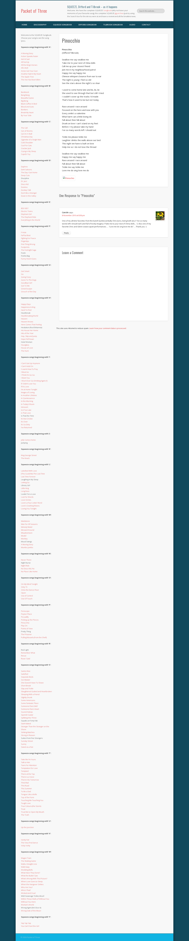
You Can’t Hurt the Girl (30, 926)
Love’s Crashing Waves (30, 505)
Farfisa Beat (25, 235)
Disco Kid (25, 184)
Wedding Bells (27, 870)
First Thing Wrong (28, 244)
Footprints (25, 247)
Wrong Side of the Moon (31, 910)
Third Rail (25, 782)
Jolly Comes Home (28, 440)
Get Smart (25, 271)
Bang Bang (25, 95)
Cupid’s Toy (25, 154)
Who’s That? (26, 890)
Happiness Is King (28, 307)
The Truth (25, 815)
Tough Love (26, 803)
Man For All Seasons (29, 524)
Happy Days (26, 304)
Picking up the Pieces (29, 620)
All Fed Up (25, 62)
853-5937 (24, 208)
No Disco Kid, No (27, 568)
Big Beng (24, 101)
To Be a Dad (26, 791)
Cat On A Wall (26, 134)
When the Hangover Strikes (32, 884)
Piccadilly (25, 617)
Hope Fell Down (27, 339)
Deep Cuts (25, 175)
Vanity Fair (25, 840)
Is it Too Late (26, 410)
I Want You (25, 378)
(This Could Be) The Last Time (33, 473)
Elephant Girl (26, 214)
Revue (23, 655)
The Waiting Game (28, 861)
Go (22, 274)
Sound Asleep (27, 712)
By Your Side (26, 115)
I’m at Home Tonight (29, 389)
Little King (25, 488)
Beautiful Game (27, 98)
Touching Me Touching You (32, 800)
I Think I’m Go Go (28, 375)
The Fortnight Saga (28, 250)
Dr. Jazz (24, 181)
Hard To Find (26, 310)
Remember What (28, 653)
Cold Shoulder (27, 142)
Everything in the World (30, 220)
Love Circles (26, 500)
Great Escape (26, 288)
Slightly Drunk (26, 697)
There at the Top (28, 774)
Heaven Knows (27, 321)
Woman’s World (27, 904)
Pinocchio (25, 622)
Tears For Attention (29, 765)
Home (24, 24)
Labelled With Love (29, 471)
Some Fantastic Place (29, 703)
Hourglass (25, 345)
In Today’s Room (27, 404)
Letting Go (25, 482)
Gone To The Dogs (28, 280)
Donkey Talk (26, 190)
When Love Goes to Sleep (32, 881)
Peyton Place (26, 614)
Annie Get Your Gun (29, 71)
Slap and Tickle (27, 688)
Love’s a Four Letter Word (31, 503)
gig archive (119, 13)
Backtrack (25, 92)
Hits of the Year (27, 333)
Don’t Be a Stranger (29, 193)
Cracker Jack (26, 148)
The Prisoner (26, 634)
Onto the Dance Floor (30, 590)
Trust (23, 809)
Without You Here (28, 902)
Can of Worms (27, 131)
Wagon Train (26, 858)
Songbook (107, 10)
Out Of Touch (26, 598)
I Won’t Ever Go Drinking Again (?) (34, 381)
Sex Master (25, 680)
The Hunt (25, 351)
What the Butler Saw (29, 875)
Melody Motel (26, 527)
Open (23, 593)
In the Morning (27, 401)
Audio (132, 24)
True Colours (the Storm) (31, 806)
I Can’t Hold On (27, 366)
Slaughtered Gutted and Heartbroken (36, 691)
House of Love (27, 348)
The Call (24, 128)
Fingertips (25, 241)
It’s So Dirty (25, 424)
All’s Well (24, 68)
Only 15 (24, 587)
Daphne (24, 166)
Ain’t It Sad (25, 59)
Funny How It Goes (28, 258)
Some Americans (28, 700)
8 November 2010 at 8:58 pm (73, 215)
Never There (26, 560)
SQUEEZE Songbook (62, 24)
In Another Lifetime (29, 395)
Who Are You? (27, 887)
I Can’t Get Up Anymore (30, 363)
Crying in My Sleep (28, 151)
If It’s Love (25, 386)
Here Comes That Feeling (31, 324)
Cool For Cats (26, 145)
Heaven (24, 318)
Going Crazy (26, 277)
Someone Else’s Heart (30, 709)
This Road (25, 785)
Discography (40, 24)
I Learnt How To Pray (29, 369)
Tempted (25, 771)
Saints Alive (25, 671)
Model (23, 535)
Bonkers (24, 109)
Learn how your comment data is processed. (107, 328)
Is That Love (26, 413)
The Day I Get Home (29, 172)
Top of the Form (27, 797)
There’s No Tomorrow (30, 780)
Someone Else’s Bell (29, 706)
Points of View (27, 628)
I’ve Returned (26, 427)
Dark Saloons (26, 169)
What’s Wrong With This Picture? (34, 878)
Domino (24, 187)
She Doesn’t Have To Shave (32, 682)
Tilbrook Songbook (113, 24)
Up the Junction (27, 827)
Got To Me (25, 285)
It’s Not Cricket (27, 418)
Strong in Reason (28, 735)
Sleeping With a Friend (30, 694)
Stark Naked (26, 723)
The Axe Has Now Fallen (30, 79)
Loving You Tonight (28, 508)
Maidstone (25, 521)
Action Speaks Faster (29, 56)
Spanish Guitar (27, 715)
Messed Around (27, 530)
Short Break (26, 685)
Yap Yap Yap (26, 923)
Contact (146, 24)
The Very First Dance (29, 842)
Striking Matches (27, 732)
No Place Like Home (29, 571)
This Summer (26, 788)
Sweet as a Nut (27, 747)
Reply (66, 233)
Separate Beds (27, 677)
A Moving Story (27, 53)
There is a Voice (27, 777)
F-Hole (23, 232)
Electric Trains (27, 211)
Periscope (25, 611)
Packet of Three (34, 10)
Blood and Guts (27, 106)
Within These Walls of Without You (35, 899)
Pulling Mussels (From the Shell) (34, 637)
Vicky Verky (25, 845)
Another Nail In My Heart (31, 74)
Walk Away (25, 867)
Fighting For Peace (28, 238)
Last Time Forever (28, 476)
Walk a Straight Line (29, 864)
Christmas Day (27, 136)
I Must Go (25, 372)
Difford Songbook (87, 24)
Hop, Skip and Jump (29, 336)
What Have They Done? (30, 872)
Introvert (24, 407)
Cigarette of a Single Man (31, 139)
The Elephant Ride (28, 217)
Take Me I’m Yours (28, 759)
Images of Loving (27, 392)
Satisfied (24, 674)
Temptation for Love (29, 768)
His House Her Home (29, 330)
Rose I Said (25, 658)
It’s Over (24, 421)
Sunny (23, 744)
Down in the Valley (28, 196)
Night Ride (25, 565)
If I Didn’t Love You (28, 383)
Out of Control (27, 595)
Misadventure (26, 533)
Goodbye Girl (26, 283)
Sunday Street (27, 741)
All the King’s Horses (29, 65)
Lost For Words (27, 497)
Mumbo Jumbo (27, 547)
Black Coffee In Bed (29, 103)
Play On (24, 625)
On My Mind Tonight (29, 584)
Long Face (25, 491)
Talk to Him (25, 762)
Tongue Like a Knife (29, 794)
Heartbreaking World (29, 316)
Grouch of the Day (28, 291)
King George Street (29, 455)
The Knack (25, 458)
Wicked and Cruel (28, 893)
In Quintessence (28, 398)
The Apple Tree (27, 76)
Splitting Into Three (29, 717)
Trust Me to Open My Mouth (32, 812)
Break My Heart (27, 112)
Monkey (24, 538)
